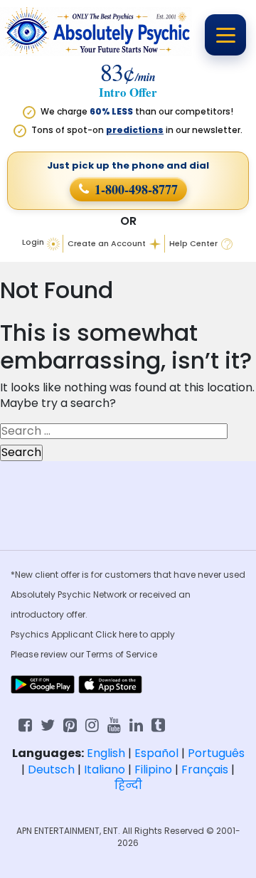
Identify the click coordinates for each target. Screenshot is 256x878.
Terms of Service (121, 654)
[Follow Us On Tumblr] (158, 723)
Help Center (193, 244)
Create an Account (107, 244)
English (106, 753)
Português (216, 753)
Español (156, 753)
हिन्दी (128, 785)
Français (204, 769)
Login (33, 242)
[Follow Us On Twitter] (48, 723)
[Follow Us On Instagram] (92, 723)
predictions (135, 130)
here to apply (147, 634)
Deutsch (51, 769)
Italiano (104, 769)
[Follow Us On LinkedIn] (136, 723)
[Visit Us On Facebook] (25, 723)
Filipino (153, 769)
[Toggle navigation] (225, 34)
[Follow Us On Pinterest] (70, 723)
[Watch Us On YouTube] (114, 723)
